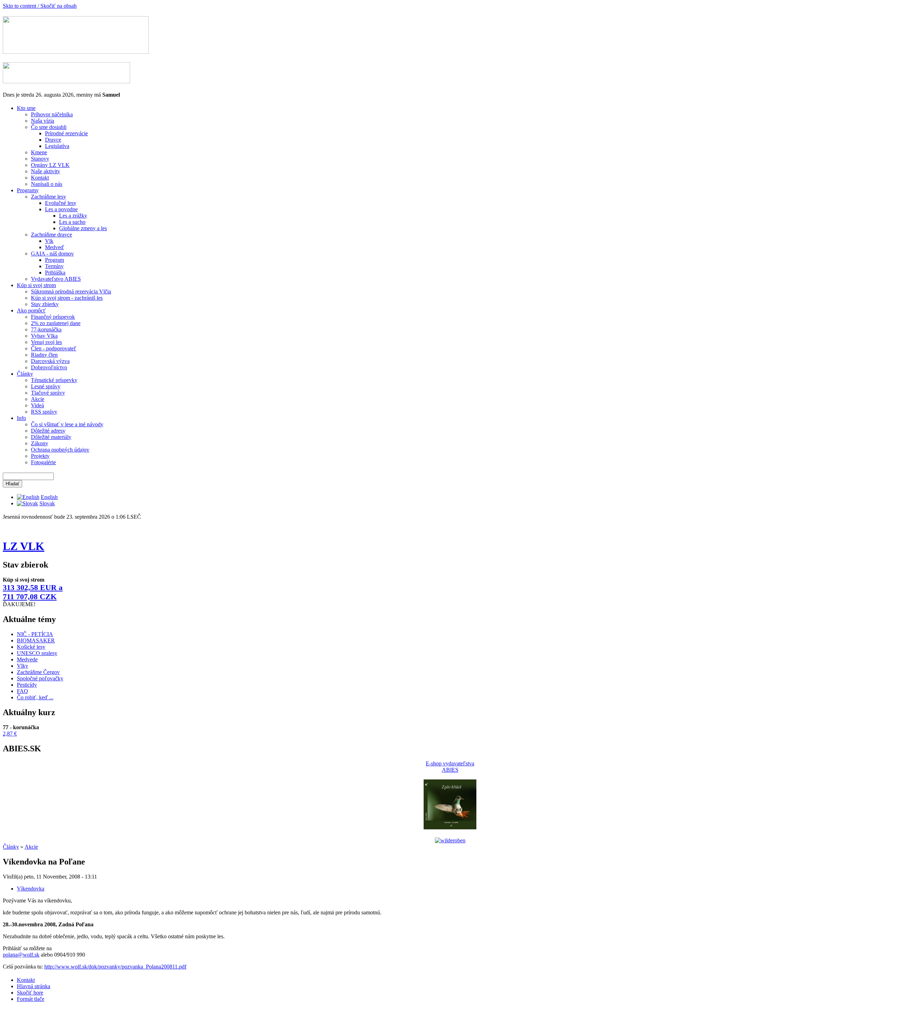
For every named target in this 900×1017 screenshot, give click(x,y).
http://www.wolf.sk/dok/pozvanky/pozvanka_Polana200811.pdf (115, 967)
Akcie (37, 399)
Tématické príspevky (54, 380)
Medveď (54, 247)
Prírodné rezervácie (66, 133)
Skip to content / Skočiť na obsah (40, 6)
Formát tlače (30, 999)
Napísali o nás (46, 184)
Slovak (47, 503)
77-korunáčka (46, 329)
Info (21, 418)
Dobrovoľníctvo (49, 367)
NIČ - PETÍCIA (35, 634)
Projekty (40, 456)
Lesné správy (45, 386)
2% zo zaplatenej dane (56, 323)
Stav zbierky (45, 304)
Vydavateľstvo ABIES (56, 279)
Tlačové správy (48, 393)
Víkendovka (30, 889)
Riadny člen (44, 355)
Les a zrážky (73, 216)
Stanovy (40, 159)
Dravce (53, 140)
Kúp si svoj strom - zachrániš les (67, 298)
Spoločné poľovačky (40, 678)
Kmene (39, 152)
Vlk (49, 241)
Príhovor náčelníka (52, 114)
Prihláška (55, 273)
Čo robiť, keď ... (35, 697)
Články (25, 374)
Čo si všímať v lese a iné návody (67, 424)
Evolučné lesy (60, 203)
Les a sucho (72, 222)
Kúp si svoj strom (36, 285)
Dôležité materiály (51, 437)
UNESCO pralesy (37, 653)
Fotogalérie (43, 462)
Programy (28, 190)
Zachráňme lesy (48, 197)
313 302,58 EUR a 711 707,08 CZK (33, 592)
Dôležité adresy (48, 431)
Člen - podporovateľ (53, 348)
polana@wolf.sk (21, 955)
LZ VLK (23, 546)
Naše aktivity (45, 171)
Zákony (39, 443)
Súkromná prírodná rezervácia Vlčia (71, 291)
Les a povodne (61, 209)
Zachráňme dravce (51, 235)
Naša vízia (42, 121)
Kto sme (26, 108)
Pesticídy (27, 685)
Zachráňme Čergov (38, 672)
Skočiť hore (30, 993)
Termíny (54, 266)
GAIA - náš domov (52, 254)
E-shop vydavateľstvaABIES (450, 766)
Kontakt (40, 178)
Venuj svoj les (46, 342)
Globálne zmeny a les (83, 228)
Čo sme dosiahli (48, 127)
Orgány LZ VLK (50, 165)
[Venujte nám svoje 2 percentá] (66, 81)
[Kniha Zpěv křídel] (450, 827)
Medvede (27, 659)
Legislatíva (57, 146)
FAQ (22, 691)
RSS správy (44, 412)
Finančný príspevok (53, 317)
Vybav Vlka (44, 336)
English (49, 497)
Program (54, 260)
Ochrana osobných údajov (60, 450)
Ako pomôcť (31, 310)
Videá (37, 405)
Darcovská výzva (50, 361)
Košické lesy (31, 647)
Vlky (22, 666)
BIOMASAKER (36, 640)
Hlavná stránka (33, 986)
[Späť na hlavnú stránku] (76, 52)
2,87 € (10, 734)
